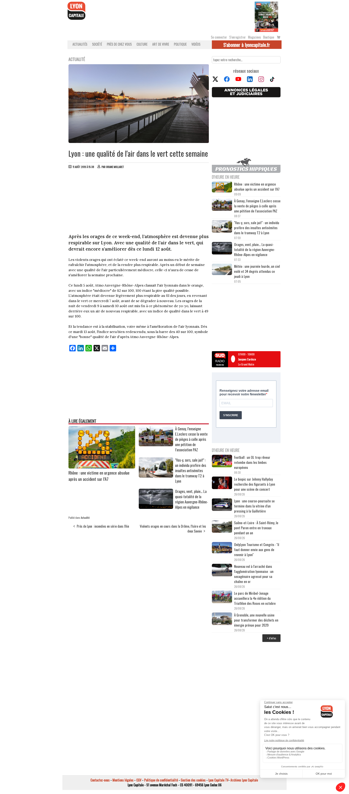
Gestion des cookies (193, 780)
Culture (142, 44)
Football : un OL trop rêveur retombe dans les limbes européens (252, 462)
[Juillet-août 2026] (266, 16)
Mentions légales (123, 780)
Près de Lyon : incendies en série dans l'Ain (103, 526)
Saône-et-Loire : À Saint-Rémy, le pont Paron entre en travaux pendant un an (256, 527)
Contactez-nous (100, 780)
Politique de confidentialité (161, 780)
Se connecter (219, 37)
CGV (138, 780)
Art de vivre (160, 44)
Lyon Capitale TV (218, 780)
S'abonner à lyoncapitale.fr (246, 44)
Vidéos (195, 44)
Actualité (85, 518)
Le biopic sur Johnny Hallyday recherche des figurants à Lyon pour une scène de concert (254, 484)
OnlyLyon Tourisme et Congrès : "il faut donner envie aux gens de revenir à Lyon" (256, 549)
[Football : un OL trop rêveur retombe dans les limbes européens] (222, 461)
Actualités (80, 44)
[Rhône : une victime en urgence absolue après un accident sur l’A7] (101, 467)
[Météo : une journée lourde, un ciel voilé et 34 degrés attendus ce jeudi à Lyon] (222, 270)
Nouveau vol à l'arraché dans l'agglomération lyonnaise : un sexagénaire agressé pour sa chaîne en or (253, 574)
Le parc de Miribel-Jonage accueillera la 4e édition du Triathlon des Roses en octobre (255, 598)
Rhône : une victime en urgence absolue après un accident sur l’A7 (98, 475)
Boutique (268, 37)
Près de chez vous (119, 44)
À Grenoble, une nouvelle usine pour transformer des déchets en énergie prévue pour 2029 (256, 620)
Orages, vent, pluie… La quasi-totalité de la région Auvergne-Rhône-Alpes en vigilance (191, 499)
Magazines (254, 37)
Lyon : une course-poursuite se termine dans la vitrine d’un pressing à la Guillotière (254, 506)
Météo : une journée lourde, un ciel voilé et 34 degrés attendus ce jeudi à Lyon (257, 271)
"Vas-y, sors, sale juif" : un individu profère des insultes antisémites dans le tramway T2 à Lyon (190, 470)
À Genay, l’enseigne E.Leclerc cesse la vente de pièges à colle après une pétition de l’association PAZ (191, 439)
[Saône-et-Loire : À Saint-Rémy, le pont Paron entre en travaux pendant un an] (222, 527)
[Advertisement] (138, 202)
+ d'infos (271, 638)
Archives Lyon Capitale (244, 780)
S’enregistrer (237, 37)
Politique (180, 44)
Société (97, 44)
